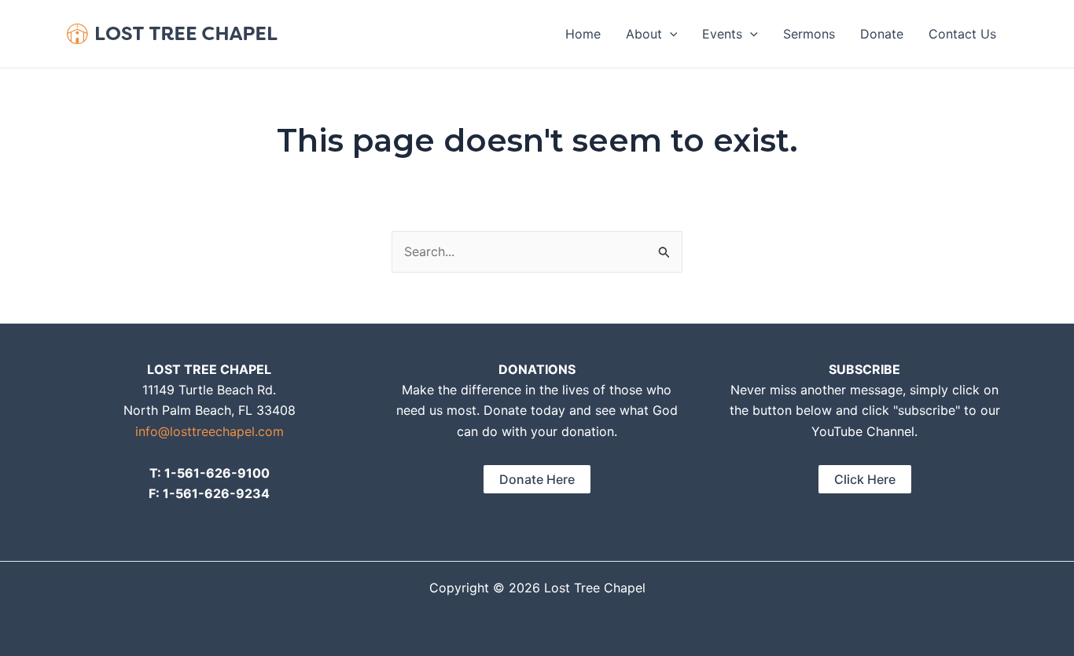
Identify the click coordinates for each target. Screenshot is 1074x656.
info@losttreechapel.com (209, 431)
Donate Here (537, 479)
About (644, 34)
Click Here (865, 479)
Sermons (809, 34)
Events (722, 34)
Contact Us (962, 34)
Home (583, 34)
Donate (881, 34)
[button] (670, 33)
